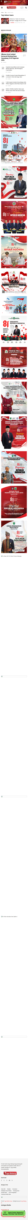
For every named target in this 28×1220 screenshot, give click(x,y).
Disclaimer (14, 1189)
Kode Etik (3, 1189)
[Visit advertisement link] (14, 2)
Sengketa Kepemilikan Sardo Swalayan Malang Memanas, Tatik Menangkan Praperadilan (15, 68)
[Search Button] (26, 7)
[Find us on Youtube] (9, 1180)
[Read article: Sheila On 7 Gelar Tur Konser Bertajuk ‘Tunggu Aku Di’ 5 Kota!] (5, 21)
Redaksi (12, 22)
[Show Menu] (2, 7)
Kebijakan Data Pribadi (6, 1190)
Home (2, 12)
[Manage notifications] (24, 1216)
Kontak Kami (4, 1192)
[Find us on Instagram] (6, 1180)
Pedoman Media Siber (6, 1194)
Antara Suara (10, 12)
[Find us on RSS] (12, 1180)
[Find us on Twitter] (4, 1180)
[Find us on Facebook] (1, 1180)
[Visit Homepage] (11, 7)
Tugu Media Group (8, 1201)
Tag (5, 12)
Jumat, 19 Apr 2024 (19, 22)
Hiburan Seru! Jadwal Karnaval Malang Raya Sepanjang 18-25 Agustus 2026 (10, 57)
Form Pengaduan (12, 1192)
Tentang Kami (16, 1190)
